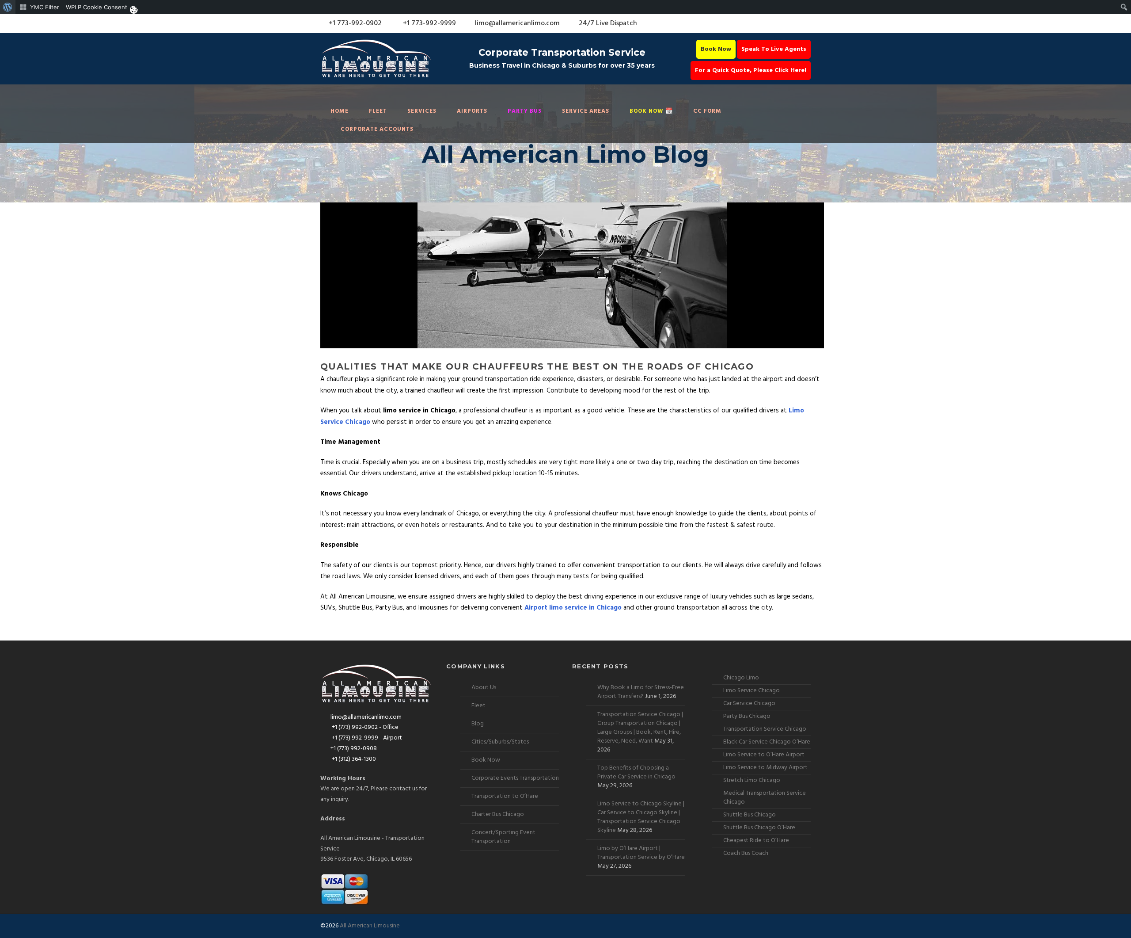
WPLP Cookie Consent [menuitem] (96, 7)
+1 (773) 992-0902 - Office (364, 727)
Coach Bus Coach (745, 853)
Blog (477, 724)
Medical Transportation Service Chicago (764, 797)
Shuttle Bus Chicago (749, 815)
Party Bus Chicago (746, 716)
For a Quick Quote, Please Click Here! (750, 70)
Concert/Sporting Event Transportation (503, 836)
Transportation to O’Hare (504, 796)
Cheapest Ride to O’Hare (756, 840)
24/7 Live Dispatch (608, 23)
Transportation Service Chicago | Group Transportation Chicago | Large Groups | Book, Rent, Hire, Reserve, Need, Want (640, 727)
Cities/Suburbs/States (500, 742)
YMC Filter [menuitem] (44, 7)
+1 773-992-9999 (428, 23)
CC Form (707, 111)
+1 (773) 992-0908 (353, 749)
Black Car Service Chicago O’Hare (766, 742)
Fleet (378, 111)
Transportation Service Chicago (764, 729)
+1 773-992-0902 (354, 23)
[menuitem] (7, 7)
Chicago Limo (741, 678)
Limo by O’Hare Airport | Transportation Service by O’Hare (641, 852)
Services (421, 111)
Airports (472, 111)
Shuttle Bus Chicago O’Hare (759, 828)
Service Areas (585, 111)
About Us (483, 688)
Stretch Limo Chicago (751, 780)
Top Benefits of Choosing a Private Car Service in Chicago (636, 772)
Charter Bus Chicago (497, 814)
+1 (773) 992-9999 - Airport (366, 738)
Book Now (716, 49)
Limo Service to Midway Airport (765, 768)
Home (339, 111)
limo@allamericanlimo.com (517, 23)
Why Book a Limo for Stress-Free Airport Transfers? (640, 692)
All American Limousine (370, 926)
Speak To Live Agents (773, 49)
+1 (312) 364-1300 (353, 759)
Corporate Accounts (377, 129)
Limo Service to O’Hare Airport (764, 755)
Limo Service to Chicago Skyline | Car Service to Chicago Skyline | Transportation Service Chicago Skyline (640, 817)
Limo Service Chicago (751, 691)
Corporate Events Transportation (515, 778)
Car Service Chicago (749, 703)
